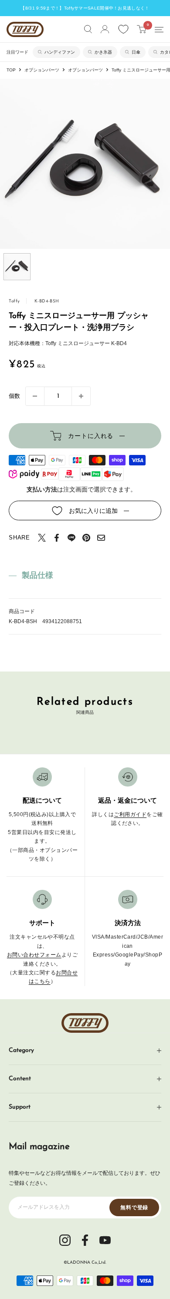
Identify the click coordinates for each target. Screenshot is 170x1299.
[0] (142, 29)
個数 (14, 396)
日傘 (136, 52)
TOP (11, 70)
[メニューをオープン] (159, 29)
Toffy (14, 301)
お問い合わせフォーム (34, 955)
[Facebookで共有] (57, 538)
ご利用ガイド (130, 814)
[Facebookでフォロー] (85, 1239)
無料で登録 (134, 1207)
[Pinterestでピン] (86, 538)
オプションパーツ (41, 70)
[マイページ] (105, 29)
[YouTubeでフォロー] (105, 1239)
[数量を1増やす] (81, 396)
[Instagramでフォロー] (65, 1239)
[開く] (88, 29)
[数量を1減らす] (35, 396)
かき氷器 (103, 52)
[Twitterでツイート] (42, 538)
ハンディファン (59, 52)
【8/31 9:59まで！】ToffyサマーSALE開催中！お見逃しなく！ (84, 8)
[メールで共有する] (101, 538)
